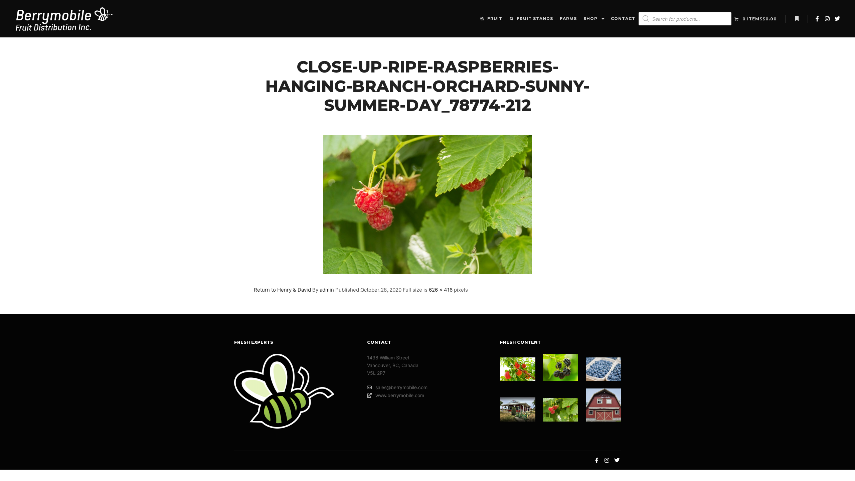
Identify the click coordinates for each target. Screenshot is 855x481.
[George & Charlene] (517, 369)
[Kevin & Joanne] (517, 409)
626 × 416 (441, 290)
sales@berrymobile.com (401, 387)
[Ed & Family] (560, 367)
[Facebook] (817, 18)
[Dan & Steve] (603, 405)
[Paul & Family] (603, 369)
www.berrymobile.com (399, 395)
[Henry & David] (560, 410)
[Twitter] (837, 18)
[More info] (797, 18)
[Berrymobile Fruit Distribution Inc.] (64, 18)
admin (327, 290)
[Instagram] (827, 18)
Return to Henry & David (282, 290)
